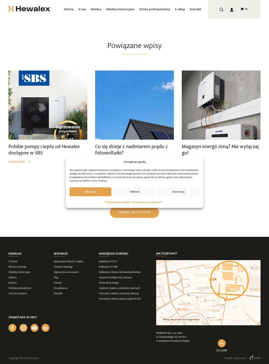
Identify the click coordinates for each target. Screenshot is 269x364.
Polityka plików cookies (117, 202)
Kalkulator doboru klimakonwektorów (120, 272)
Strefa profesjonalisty (154, 9)
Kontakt (195, 9)
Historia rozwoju (17, 266)
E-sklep (180, 9)
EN (244, 22)
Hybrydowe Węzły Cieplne (68, 261)
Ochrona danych (17, 293)
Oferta (68, 9)
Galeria (12, 277)
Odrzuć (134, 191)
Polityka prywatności (19, 288)
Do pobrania (60, 288)
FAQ (56, 277)
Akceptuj (90, 191)
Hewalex (15, 253)
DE (244, 32)
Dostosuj (179, 191)
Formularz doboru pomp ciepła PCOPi (120, 298)
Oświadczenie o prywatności (146, 202)
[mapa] (208, 324)
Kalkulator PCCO (108, 261)
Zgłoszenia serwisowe (66, 272)
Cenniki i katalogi (63, 266)
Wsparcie (61, 253)
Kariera (12, 282)
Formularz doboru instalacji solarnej (119, 293)
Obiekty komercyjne (120, 9)
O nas (82, 9)
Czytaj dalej (17, 161)
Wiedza (96, 9)
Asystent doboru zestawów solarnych (119, 288)
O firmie (13, 261)
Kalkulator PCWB (108, 266)
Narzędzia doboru (113, 253)
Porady (58, 282)
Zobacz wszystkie (134, 212)
